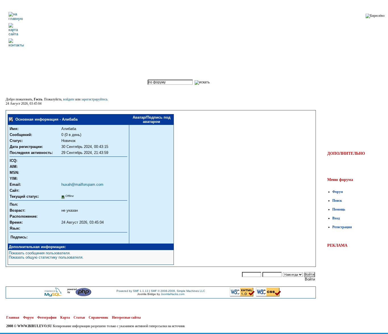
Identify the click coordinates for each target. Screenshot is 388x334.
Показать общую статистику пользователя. (46, 257)
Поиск (337, 201)
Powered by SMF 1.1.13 (132, 290)
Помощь (338, 209)
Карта (65, 317)
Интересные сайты (126, 317)
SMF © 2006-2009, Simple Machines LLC (178, 290)
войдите (68, 99)
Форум (337, 192)
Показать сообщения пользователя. (40, 253)
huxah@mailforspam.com (82, 184)
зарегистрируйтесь (94, 99)
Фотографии (47, 317)
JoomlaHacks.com (172, 294)
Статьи (79, 317)
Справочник (98, 317)
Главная (12, 317)
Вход (336, 218)
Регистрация (342, 227)
